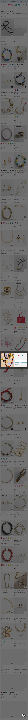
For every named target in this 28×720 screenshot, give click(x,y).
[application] (24, 715)
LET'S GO (20, 362)
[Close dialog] (26, 353)
